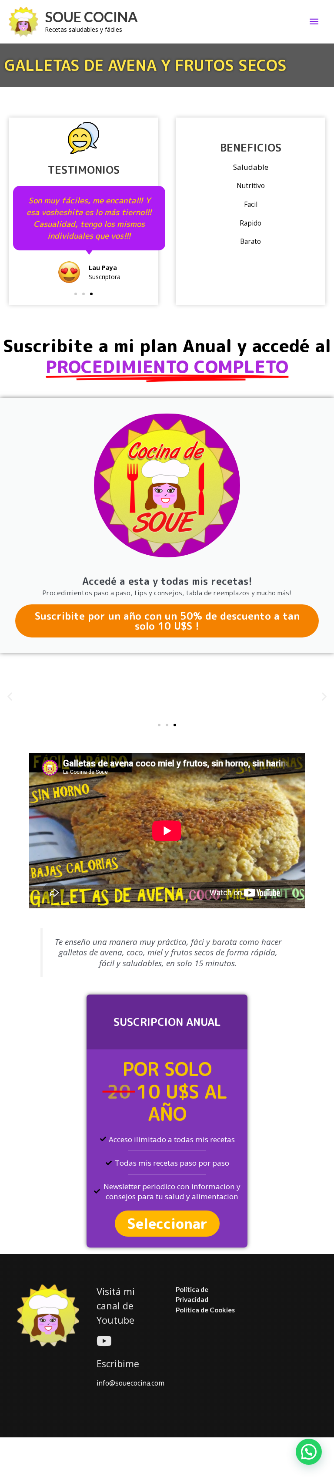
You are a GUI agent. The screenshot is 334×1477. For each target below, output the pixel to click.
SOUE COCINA (91, 16)
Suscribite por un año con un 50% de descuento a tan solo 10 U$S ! (167, 621)
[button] (75, 294)
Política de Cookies (205, 1310)
